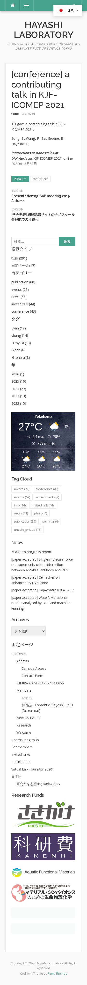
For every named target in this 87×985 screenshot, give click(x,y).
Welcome (23, 732)
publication (25, 521)
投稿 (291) (19, 258)
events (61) (20, 289)
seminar (50, 521)
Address (22, 661)
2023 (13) (18, 396)
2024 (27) (18, 388)
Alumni (27, 697)
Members (23, 690)
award (21, 489)
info (20, 505)
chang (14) (19, 335)
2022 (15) (18, 403)
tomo (15, 113)
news (21, 513)
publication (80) (23, 282)
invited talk (43, 505)
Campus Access (34, 668)
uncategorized (27, 529)
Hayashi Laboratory (43, 30)
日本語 (16, 776)
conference (40, 179)
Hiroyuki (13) (21, 343)
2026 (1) (17, 374)
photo (40, 513)
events (22, 497)
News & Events (28, 717)
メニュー (26, 5)
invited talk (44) (23, 304)
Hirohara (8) (20, 357)
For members (22, 747)
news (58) (19, 296)
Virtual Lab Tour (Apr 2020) (32, 769)
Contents (18, 653)
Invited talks (20, 754)
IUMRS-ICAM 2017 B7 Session (40, 683)
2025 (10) (18, 381)
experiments (47, 497)
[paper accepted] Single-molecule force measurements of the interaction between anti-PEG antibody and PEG (42, 564)
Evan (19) (18, 328)
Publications (20, 761)
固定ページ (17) (23, 265)
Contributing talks (25, 740)
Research (23, 725)
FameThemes (57, 974)
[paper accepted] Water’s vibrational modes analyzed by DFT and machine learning (40, 603)
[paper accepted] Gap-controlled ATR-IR (42, 590)
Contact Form (32, 675)
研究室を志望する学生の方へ (38, 784)
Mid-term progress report (31, 551)
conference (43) (23, 311)
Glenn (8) (18, 350)
